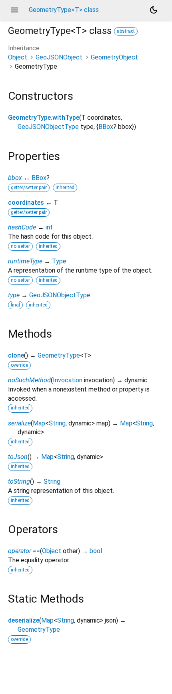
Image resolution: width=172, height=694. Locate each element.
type (14, 295)
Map (39, 423)
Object (17, 57)
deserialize (23, 620)
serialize (19, 423)
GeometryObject (114, 57)
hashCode (22, 227)
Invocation (67, 380)
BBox (105, 126)
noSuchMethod (29, 380)
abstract (126, 31)
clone (16, 355)
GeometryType (59, 355)
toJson (18, 457)
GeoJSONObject (59, 57)
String (57, 423)
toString (19, 481)
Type (59, 261)
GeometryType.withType (43, 117)
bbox (15, 178)
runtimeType (25, 261)
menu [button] (14, 10)
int (49, 227)
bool (96, 551)
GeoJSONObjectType (48, 126)
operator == (24, 551)
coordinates (26, 202)
